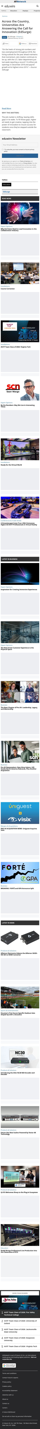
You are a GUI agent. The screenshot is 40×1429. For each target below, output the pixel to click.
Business (4, 16)
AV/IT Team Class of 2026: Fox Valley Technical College (19, 1313)
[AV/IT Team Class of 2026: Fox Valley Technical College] (20, 1306)
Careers (4, 1408)
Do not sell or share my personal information (17, 1416)
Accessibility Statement (9, 1390)
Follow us (23, 43)
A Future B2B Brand (8, 1412)
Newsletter (34, 43)
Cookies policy (6, 1386)
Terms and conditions (9, 1373)
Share (6, 43)
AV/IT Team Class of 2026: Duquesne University (19, 1339)
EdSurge (12, 36)
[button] (2, 6)
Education (13, 11)
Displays (25, 11)
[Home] (20, 1)
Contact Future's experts (10, 1378)
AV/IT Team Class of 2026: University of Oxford (20, 1322)
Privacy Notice (27, 163)
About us (5, 1399)
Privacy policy (6, 1382)
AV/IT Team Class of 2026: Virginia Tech (20, 1346)
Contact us (5, 1403)
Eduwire (19, 36)
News (4, 37)
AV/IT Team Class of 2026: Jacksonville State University (20, 1330)
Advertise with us (8, 1395)
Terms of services (25, 161)
